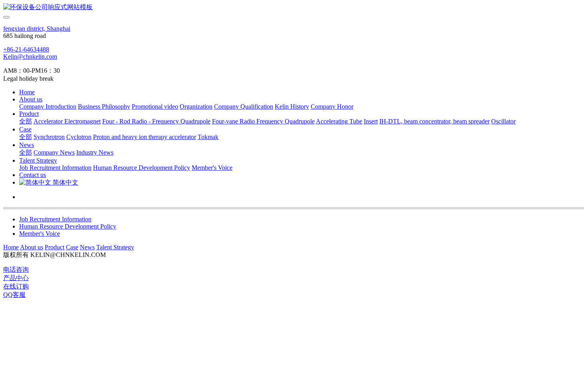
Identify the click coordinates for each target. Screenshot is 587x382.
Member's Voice (39, 233)
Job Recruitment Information (55, 219)
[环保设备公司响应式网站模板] (293, 7)
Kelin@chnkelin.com (30, 56)
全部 (25, 121)
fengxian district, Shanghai (36, 28)
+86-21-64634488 (26, 49)
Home (27, 92)
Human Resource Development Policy (67, 226)
